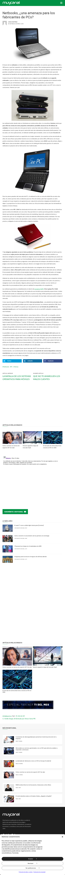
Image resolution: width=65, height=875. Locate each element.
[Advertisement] (32, 404)
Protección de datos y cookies (26, 871)
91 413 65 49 (20, 716)
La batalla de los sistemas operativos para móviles (17, 377)
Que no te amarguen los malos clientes (46, 377)
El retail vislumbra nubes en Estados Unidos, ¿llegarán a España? (34, 796)
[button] (62, 837)
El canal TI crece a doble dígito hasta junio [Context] (29, 525)
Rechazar (30, 863)
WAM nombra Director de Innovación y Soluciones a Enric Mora (33, 785)
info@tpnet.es (7, 716)
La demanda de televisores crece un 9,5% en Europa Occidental (33, 761)
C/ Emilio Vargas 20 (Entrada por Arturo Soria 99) (19, 719)
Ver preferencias (31, 868)
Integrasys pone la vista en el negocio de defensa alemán (30, 556)
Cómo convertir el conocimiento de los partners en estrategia (31, 536)
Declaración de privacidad (39, 871)
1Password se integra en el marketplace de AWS (27, 546)
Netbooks (6, 366)
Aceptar (30, 858)
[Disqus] (32, 476)
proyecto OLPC (39, 289)
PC (12, 366)
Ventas (16, 366)
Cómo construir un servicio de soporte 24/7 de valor (30, 772)
